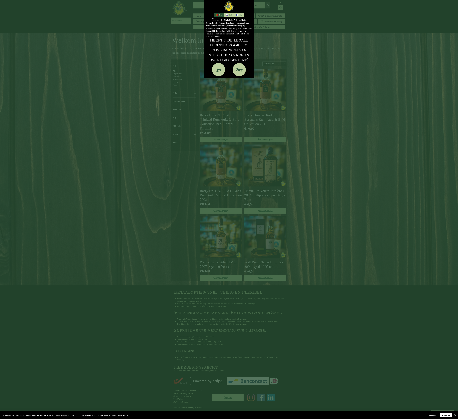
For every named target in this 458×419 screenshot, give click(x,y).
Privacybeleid (123, 415)
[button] (218, 69)
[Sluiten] (455, 415)
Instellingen (432, 415)
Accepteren (446, 415)
